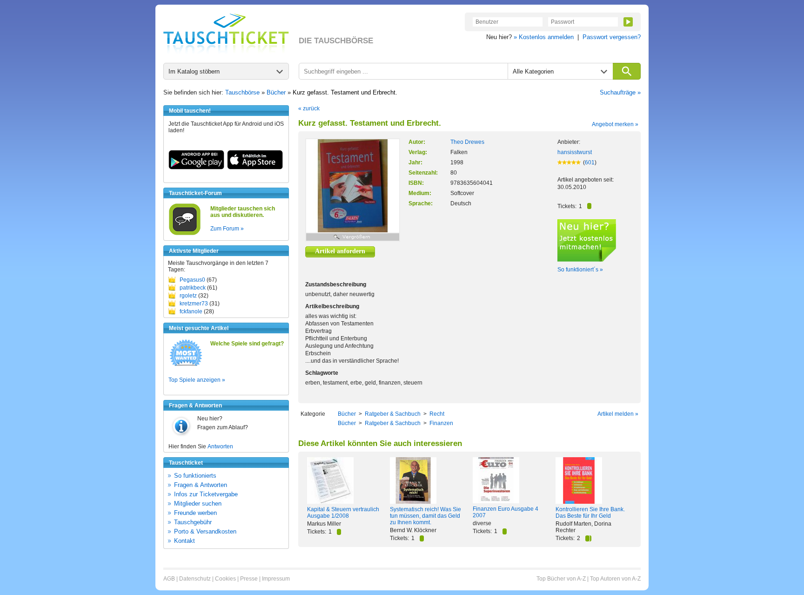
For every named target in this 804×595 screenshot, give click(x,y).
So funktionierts (195, 475)
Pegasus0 (192, 280)
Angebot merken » (615, 124)
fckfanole (191, 311)
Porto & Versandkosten (205, 531)
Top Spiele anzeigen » (196, 380)
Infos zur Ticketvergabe (206, 494)
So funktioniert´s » (580, 269)
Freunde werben (195, 512)
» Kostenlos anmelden (544, 37)
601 (590, 162)
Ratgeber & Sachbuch (393, 414)
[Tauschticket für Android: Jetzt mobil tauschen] (196, 167)
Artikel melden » (617, 414)
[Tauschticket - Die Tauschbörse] (226, 33)
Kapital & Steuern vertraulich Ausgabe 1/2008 (343, 512)
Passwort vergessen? (612, 37)
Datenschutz (195, 578)
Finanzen (441, 423)
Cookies (225, 578)
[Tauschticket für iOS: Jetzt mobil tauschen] (255, 167)
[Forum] (184, 233)
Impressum (276, 578)
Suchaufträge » (620, 92)
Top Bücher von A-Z (561, 578)
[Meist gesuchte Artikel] (185, 365)
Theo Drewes (467, 142)
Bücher (276, 92)
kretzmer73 (194, 303)
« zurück (309, 108)
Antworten (220, 446)
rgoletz (188, 295)
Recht (436, 414)
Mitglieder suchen (197, 503)
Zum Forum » (227, 228)
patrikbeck (193, 287)
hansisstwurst (574, 152)
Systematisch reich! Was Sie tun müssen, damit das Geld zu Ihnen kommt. (425, 516)
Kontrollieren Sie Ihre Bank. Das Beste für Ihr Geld (590, 512)
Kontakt (184, 540)
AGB (169, 578)
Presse (249, 578)
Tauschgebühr (193, 522)
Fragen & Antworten (200, 484)
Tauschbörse (242, 92)
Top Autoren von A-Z (615, 578)
